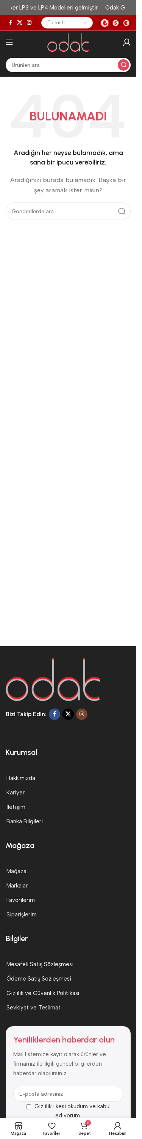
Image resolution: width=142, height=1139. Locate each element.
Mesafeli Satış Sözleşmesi (39, 964)
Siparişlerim (21, 914)
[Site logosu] (68, 41)
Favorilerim (20, 900)
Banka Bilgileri (24, 821)
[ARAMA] (123, 65)
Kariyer (15, 792)
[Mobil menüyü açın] (9, 42)
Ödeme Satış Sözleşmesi (38, 978)
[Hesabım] (126, 42)
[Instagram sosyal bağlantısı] (29, 22)
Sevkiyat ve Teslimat (33, 1007)
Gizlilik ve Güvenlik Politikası (42, 993)
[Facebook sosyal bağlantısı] (10, 22)
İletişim (15, 807)
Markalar (17, 885)
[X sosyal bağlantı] (20, 22)
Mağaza (16, 871)
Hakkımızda (20, 778)
